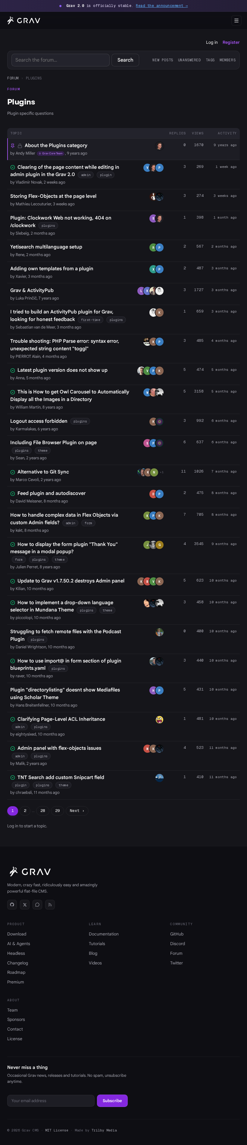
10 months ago (223, 580)
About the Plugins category (56, 146)
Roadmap (16, 972)
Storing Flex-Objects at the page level (53, 196)
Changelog (17, 963)
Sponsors (16, 1019)
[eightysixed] (159, 720)
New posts (162, 60)
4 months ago (224, 340)
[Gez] (159, 197)
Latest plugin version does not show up (62, 370)
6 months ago (224, 421)
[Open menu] (236, 20)
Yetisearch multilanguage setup (46, 247)
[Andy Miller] (159, 146)
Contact (15, 1029)
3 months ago (224, 268)
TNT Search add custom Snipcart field (60, 778)
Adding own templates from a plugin (51, 269)
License (14, 1038)
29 (57, 810)
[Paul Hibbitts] (143, 472)
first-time (90, 320)
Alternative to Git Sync (43, 472)
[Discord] (37, 904)
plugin (105, 175)
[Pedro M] (159, 392)
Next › (77, 810)
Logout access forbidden (38, 421)
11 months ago (223, 748)
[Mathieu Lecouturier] (153, 197)
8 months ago (224, 493)
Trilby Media (104, 1130)
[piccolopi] (147, 603)
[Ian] (153, 392)
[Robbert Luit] (153, 545)
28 (42, 810)
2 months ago (224, 246)
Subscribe (112, 1100)
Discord (177, 943)
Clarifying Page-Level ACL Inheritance (61, 719)
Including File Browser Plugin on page (53, 443)
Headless (16, 953)
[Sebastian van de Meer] (159, 291)
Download (16, 934)
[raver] (153, 661)
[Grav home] (22, 20)
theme (43, 450)
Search (125, 60)
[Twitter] (25, 904)
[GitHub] (12, 904)
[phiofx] (153, 291)
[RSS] (50, 904)
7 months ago (224, 471)
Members (228, 60)
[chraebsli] (159, 778)
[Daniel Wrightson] (159, 632)
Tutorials (97, 943)
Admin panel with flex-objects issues (59, 748)
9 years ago (225, 145)
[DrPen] (159, 422)
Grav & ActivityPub (32, 290)
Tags (210, 60)
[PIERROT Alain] (147, 342)
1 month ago (225, 217)
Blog (93, 953)
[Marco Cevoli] (140, 472)
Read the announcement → (162, 5)
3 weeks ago (225, 196)
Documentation (104, 934)
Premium (15, 982)
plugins (48, 225)
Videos (95, 963)
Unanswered (189, 60)
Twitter (176, 963)
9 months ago (224, 544)
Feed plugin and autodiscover (51, 493)
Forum (13, 78)
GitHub (176, 934)
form (88, 523)
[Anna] (141, 371)
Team (12, 1010)
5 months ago (224, 369)
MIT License (56, 1130)
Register (231, 42)
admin (86, 175)
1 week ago (226, 167)
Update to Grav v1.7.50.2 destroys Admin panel (70, 581)
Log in (212, 42)
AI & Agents (18, 943)
